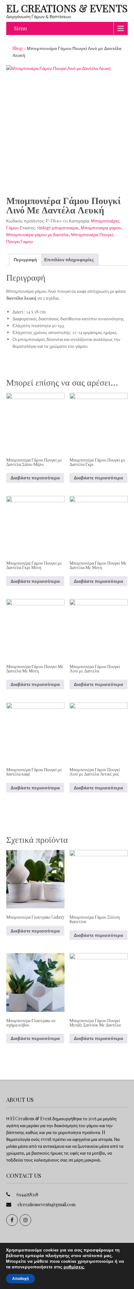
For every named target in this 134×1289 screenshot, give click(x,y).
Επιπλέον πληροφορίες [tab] (69, 259)
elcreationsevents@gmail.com (46, 1204)
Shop (17, 48)
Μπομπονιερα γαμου (101, 228)
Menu (20, 28)
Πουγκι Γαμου (19, 241)
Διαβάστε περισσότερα (35, 477)
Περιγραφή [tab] (25, 259)
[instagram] (25, 1220)
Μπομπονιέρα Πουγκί (92, 234)
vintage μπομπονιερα (57, 228)
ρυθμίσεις (74, 1267)
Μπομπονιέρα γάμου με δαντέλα (37, 234)
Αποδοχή (20, 1278)
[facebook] (12, 1220)
